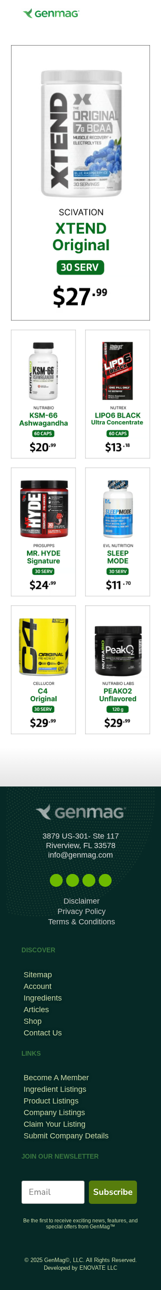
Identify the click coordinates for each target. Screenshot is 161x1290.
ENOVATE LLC (98, 1268)
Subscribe (113, 1192)
